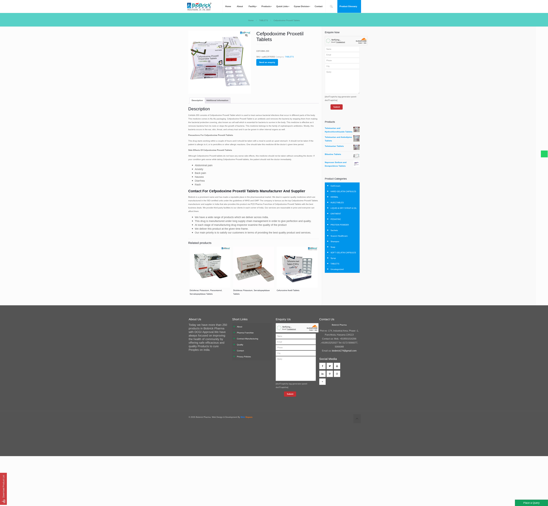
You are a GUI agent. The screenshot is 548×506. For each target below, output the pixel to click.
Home (251, 20)
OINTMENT (336, 214)
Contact (240, 350)
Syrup (333, 258)
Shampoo (335, 241)
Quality (240, 345)
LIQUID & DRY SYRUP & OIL (344, 208)
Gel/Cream (335, 186)
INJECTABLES (337, 202)
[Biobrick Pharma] (199, 6)
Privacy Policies (244, 356)
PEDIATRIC (336, 219)
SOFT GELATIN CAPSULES (343, 252)
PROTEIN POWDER (340, 225)
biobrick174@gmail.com (344, 350)
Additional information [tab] (217, 100)
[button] (246, 35)
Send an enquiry (267, 62)
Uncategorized (337, 269)
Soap (333, 247)
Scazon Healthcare (339, 236)
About (239, 327)
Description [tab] (197, 100)
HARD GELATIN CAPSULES (343, 191)
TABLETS (263, 20)
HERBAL (334, 197)
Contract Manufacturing (247, 339)
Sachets (334, 230)
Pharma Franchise (245, 333)
